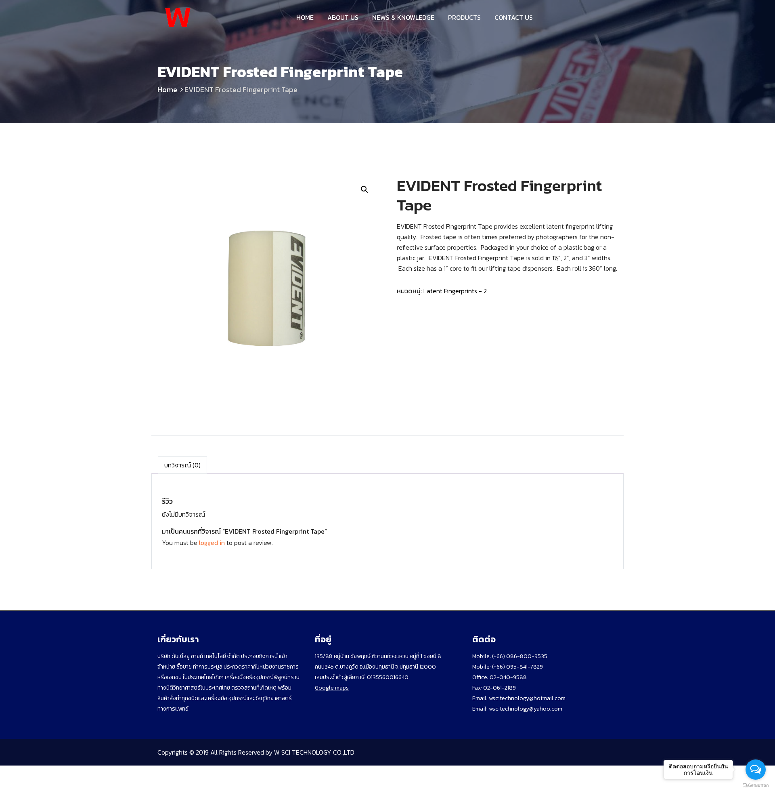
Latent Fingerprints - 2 (455, 291)
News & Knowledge (403, 17)
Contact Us (513, 17)
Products (464, 17)
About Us (342, 17)
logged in (212, 542)
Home (305, 17)
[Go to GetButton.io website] (756, 784)
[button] (364, 189)
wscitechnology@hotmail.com (527, 698)
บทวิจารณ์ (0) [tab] (182, 465)
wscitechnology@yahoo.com (525, 709)
